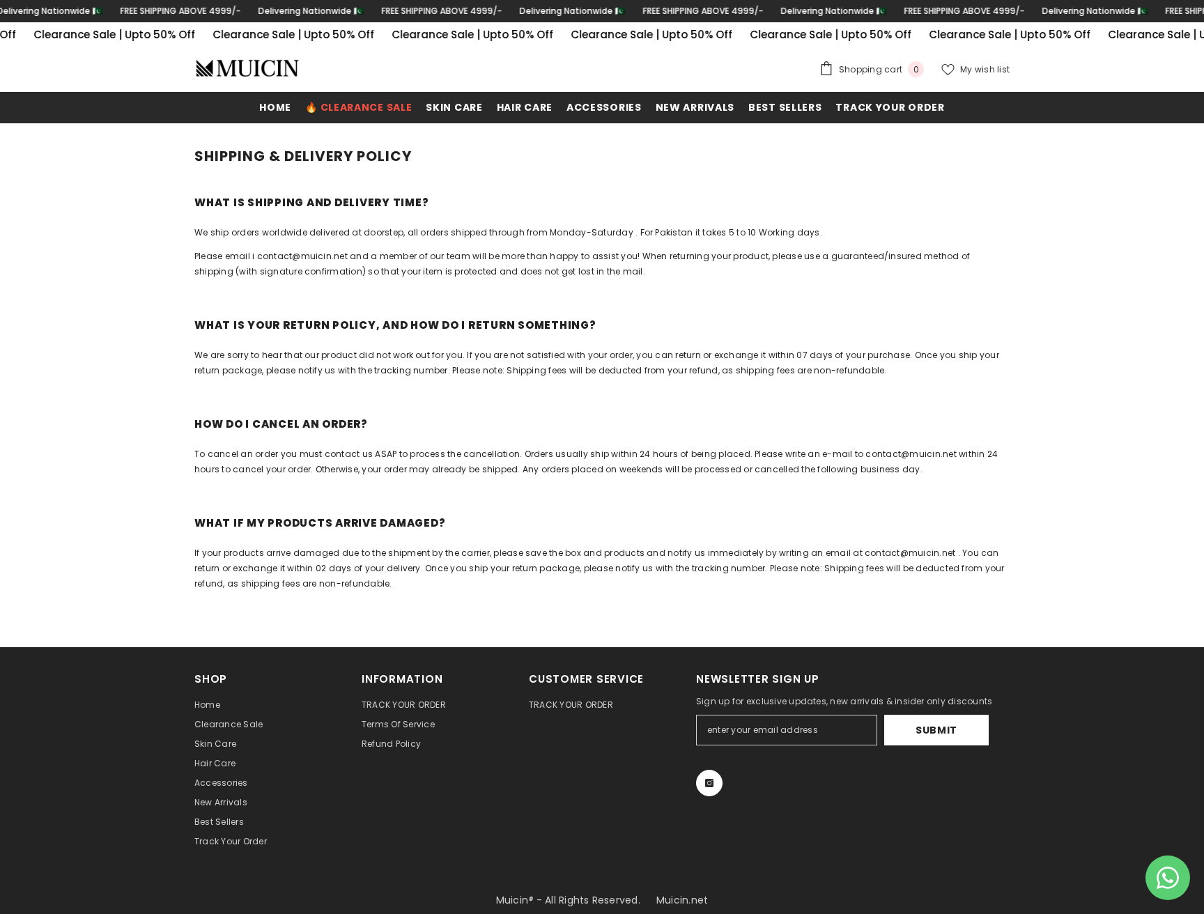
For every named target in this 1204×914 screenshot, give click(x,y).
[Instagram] (709, 783)
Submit (936, 730)
